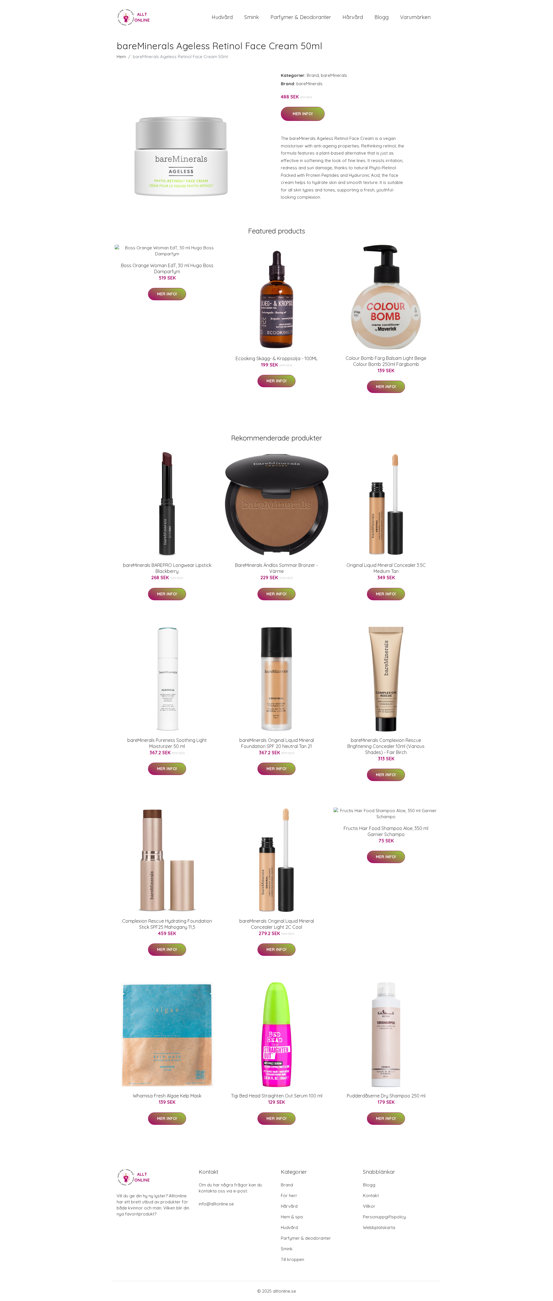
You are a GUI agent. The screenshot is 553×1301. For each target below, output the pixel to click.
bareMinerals (334, 75)
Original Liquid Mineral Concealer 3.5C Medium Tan (386, 568)
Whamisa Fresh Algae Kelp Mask (167, 1096)
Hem (121, 56)
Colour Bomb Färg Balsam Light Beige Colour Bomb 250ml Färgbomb (386, 361)
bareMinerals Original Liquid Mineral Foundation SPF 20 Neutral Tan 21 (276, 743)
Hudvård (222, 17)
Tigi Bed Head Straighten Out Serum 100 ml (276, 1096)
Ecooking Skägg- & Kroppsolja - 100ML (277, 358)
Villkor (369, 1206)
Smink (251, 17)
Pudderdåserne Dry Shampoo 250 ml (386, 1096)
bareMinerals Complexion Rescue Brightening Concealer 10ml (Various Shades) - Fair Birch (386, 746)
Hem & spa (292, 1217)
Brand (313, 75)
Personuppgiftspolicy (384, 1217)
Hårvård (352, 17)
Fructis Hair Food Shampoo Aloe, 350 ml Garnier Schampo (386, 831)
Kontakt (371, 1195)
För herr (289, 1195)
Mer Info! (303, 113)
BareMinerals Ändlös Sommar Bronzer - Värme (276, 568)
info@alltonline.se (216, 1204)
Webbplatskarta (379, 1227)
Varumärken (415, 17)
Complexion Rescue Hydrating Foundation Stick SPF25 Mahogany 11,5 (167, 924)
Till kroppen (292, 1259)
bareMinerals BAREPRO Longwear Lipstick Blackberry (167, 568)
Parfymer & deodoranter (300, 17)
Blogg (381, 17)
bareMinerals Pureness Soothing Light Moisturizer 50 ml (167, 743)
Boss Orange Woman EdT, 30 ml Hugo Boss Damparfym (167, 268)
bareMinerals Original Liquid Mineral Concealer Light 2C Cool (276, 924)
